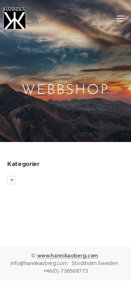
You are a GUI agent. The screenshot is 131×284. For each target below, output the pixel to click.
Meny (120, 18)
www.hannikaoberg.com (68, 255)
